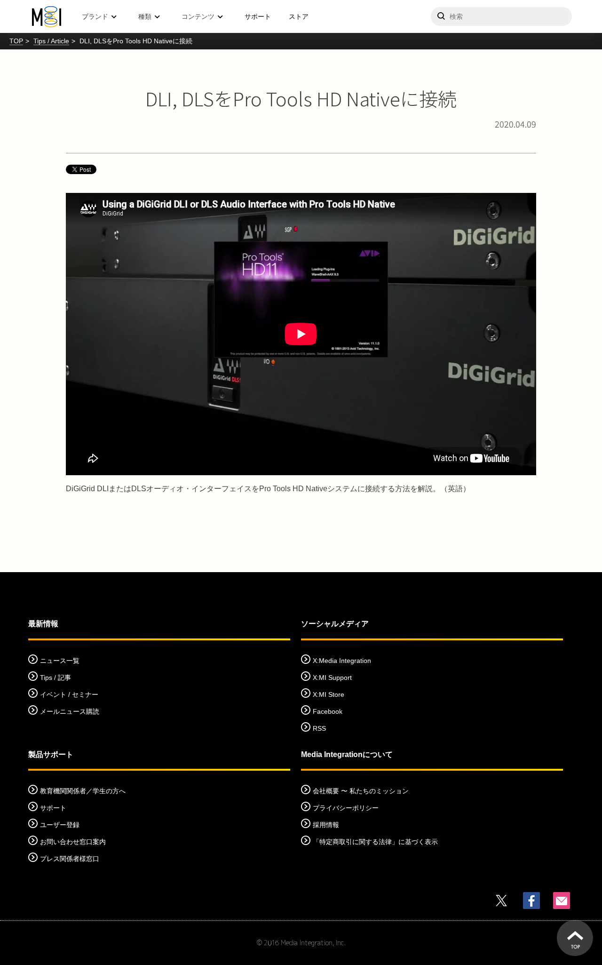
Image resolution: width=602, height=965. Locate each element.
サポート (258, 16)
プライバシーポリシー (346, 808)
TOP (16, 41)
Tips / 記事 (55, 677)
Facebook (327, 711)
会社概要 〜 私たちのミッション (361, 791)
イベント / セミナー (69, 694)
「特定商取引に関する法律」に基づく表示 (375, 841)
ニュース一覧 (59, 660)
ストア (299, 16)
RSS (319, 728)
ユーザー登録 (59, 825)
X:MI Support (332, 677)
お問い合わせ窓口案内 (73, 841)
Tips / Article (51, 41)
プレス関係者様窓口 (69, 858)
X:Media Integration (342, 660)
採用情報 (326, 825)
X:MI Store (328, 694)
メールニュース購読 (69, 711)
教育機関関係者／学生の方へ (83, 791)
